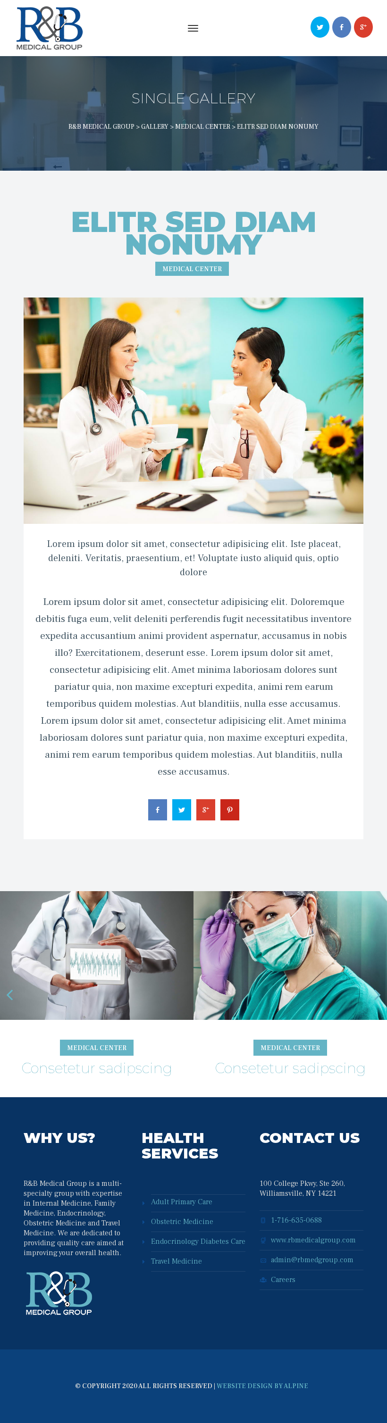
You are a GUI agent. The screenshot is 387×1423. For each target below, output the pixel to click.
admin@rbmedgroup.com (312, 1260)
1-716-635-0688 (296, 1220)
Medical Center (192, 269)
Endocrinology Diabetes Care (198, 1241)
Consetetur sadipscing (96, 1068)
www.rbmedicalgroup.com (313, 1240)
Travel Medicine (176, 1261)
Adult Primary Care (181, 1202)
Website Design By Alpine (262, 1386)
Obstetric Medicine (182, 1221)
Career (283, 1279)
